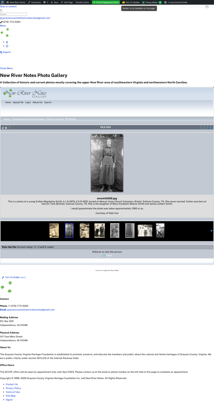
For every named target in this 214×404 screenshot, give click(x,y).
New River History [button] (91, 61)
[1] (103, 255)
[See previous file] (205, 127)
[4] (109, 255)
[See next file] (208, 127)
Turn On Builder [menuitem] (132, 3)
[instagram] (7, 46)
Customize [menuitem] (36, 2)
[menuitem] (2, 2)
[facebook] (7, 42)
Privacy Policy (13, 388)
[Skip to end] (212, 127)
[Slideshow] (8, 127)
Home (6, 119)
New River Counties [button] (35, 61)
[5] (111, 255)
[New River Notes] (22, 36)
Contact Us (12, 384)
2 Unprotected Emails (177, 2)
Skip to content (8, 6)
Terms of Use (13, 392)
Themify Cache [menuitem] (82, 2)
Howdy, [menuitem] (193, 7)
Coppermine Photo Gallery (111, 270)
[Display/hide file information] (5, 127)
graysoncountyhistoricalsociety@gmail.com (27, 309)
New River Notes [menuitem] (17, 2)
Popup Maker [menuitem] (153, 2)
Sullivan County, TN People (61, 119)
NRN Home (11, 61)
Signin (9, 399)
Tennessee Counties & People (28, 119)
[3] (107, 255)
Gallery (113, 61)
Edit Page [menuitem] (68, 2)
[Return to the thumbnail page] (2, 127)
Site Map (11, 395)
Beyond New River (64, 61)
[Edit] (23, 277)
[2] (105, 255)
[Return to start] (202, 127)
